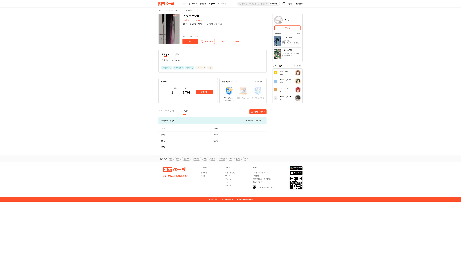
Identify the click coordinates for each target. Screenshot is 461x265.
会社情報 (204, 172)
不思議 (210, 68)
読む (190, 41)
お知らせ (228, 185)
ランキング (193, 3)
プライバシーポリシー (260, 172)
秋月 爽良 (283, 71)
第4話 (216, 134)
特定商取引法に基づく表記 (262, 179)
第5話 (163, 141)
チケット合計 (172, 88)
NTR (230, 159)
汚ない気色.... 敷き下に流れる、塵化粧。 (291, 42)
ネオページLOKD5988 (286, 80)
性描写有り (189, 68)
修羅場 (238, 159)
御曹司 (212, 159)
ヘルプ (203, 176)
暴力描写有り (178, 68)
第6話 (216, 141)
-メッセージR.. (190, 10)
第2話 (216, 128)
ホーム (160, 10)
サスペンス (179, 10)
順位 (186, 88)
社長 (205, 159)
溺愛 (177, 159)
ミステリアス (200, 68)
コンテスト (222, 3)
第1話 (163, 128)
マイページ (229, 176)
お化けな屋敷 (287, 50)
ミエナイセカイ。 (289, 37)
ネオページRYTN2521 (286, 96)
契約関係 (196, 159)
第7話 (163, 147)
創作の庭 (212, 3)
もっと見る (258, 81)
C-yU (287, 20)
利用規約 (256, 176)
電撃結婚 (222, 159)
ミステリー (169, 10)
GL (245, 159)
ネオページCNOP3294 (286, 88)
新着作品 (203, 3)
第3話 (163, 134)
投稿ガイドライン (259, 182)
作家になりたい (230, 172)
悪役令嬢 (186, 159)
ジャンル (181, 3)
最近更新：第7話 (196, 24)
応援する (204, 92)
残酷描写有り (166, 68)
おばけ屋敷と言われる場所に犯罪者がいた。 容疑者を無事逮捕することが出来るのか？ (291, 54)
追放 (171, 159)
